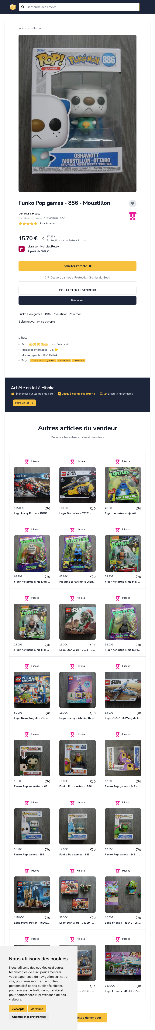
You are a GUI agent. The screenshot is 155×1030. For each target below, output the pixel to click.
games (50, 360)
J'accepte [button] (18, 1008)
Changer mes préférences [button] (29, 1016)
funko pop (37, 360)
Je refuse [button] (37, 1008)
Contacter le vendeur (77, 290)
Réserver (77, 300)
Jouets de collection (30, 28)
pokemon (79, 360)
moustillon (64, 360)
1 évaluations (48, 223)
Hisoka (35, 213)
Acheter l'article (75, 266)
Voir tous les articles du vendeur (77, 1018)
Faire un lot (22, 403)
